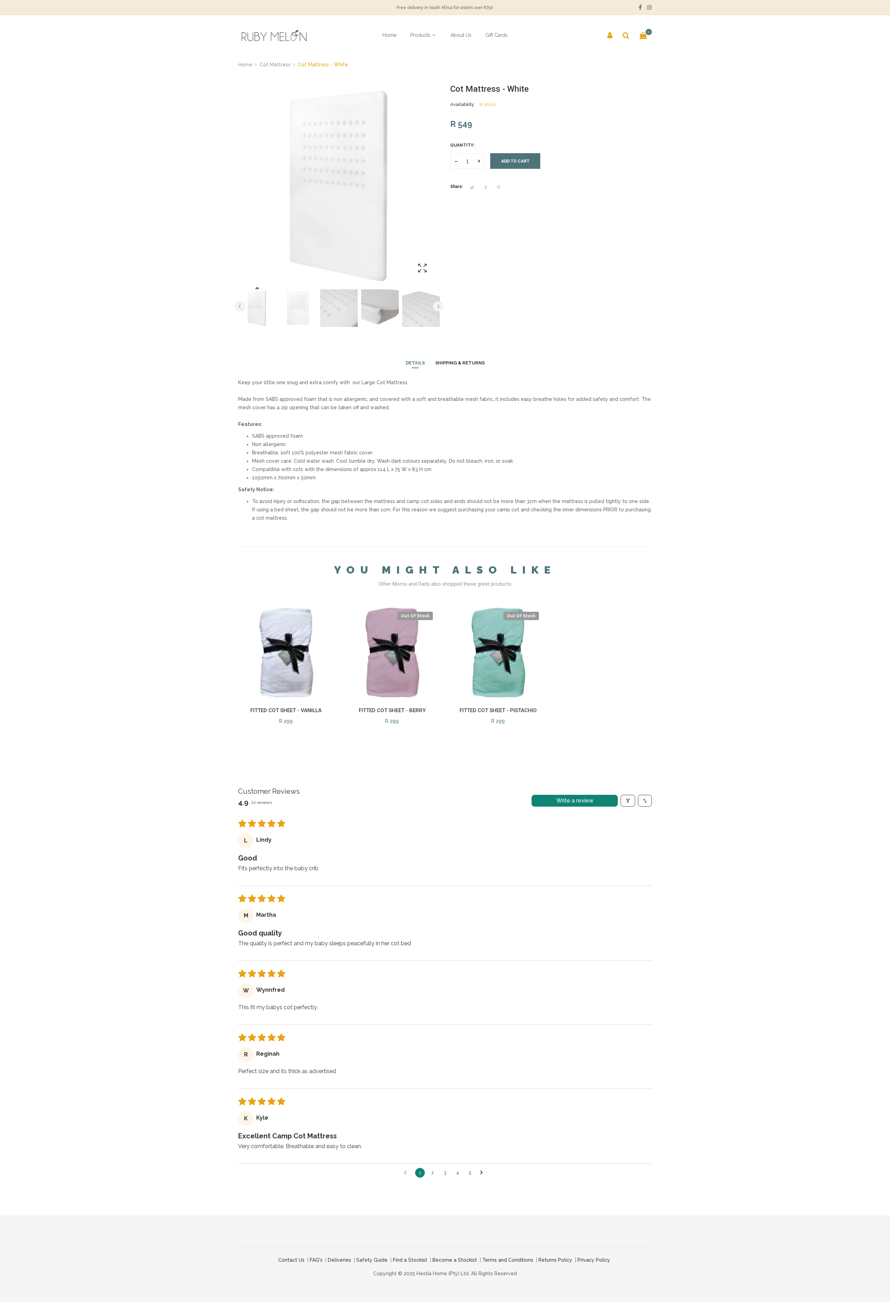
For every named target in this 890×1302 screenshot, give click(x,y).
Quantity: (462, 145)
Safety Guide (372, 1260)
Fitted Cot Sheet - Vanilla (286, 710)
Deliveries (339, 1260)
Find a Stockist (410, 1260)
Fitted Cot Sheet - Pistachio (498, 710)
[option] (256, 308)
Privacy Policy (593, 1260)
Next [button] (438, 306)
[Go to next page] (483, 1173)
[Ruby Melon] (273, 35)
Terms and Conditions (507, 1260)
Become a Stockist (454, 1260)
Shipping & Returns (460, 362)
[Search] (626, 35)
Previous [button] (240, 306)
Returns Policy (555, 1260)
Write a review (574, 800)
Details (415, 362)
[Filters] (628, 801)
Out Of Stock (415, 615)
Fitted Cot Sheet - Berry (392, 710)
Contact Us (291, 1260)
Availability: (462, 104)
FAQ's (316, 1260)
